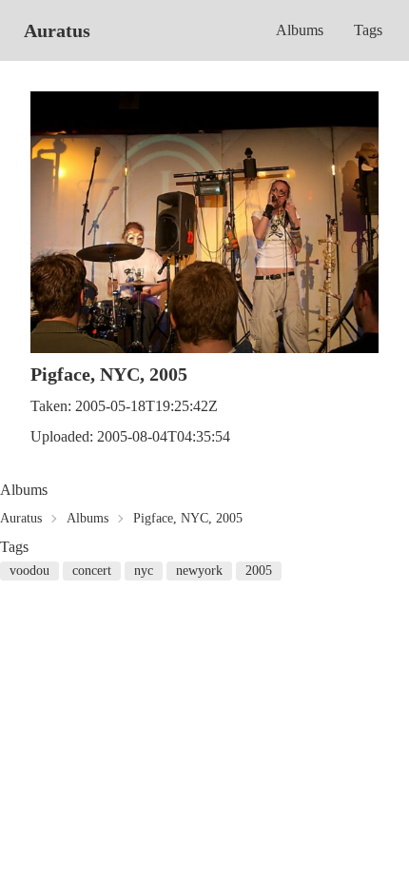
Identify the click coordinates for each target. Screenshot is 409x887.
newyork (199, 570)
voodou (29, 570)
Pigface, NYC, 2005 (188, 518)
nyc (143, 570)
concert (91, 570)
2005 (258, 570)
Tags (368, 30)
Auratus (57, 30)
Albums (299, 30)
